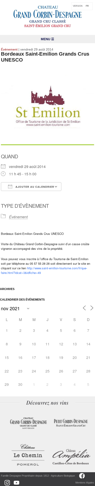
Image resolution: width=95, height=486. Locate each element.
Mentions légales (84, 482)
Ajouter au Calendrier (34, 186)
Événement (18, 216)
